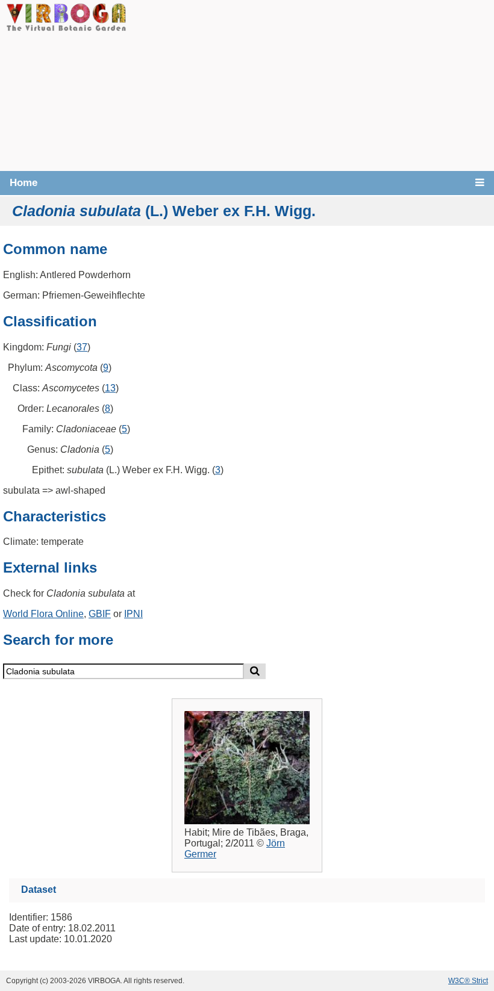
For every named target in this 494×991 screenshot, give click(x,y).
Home (23, 182)
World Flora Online (43, 614)
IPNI (133, 614)
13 (110, 388)
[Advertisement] (310, 84)
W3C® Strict (468, 981)
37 (82, 347)
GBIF (100, 614)
